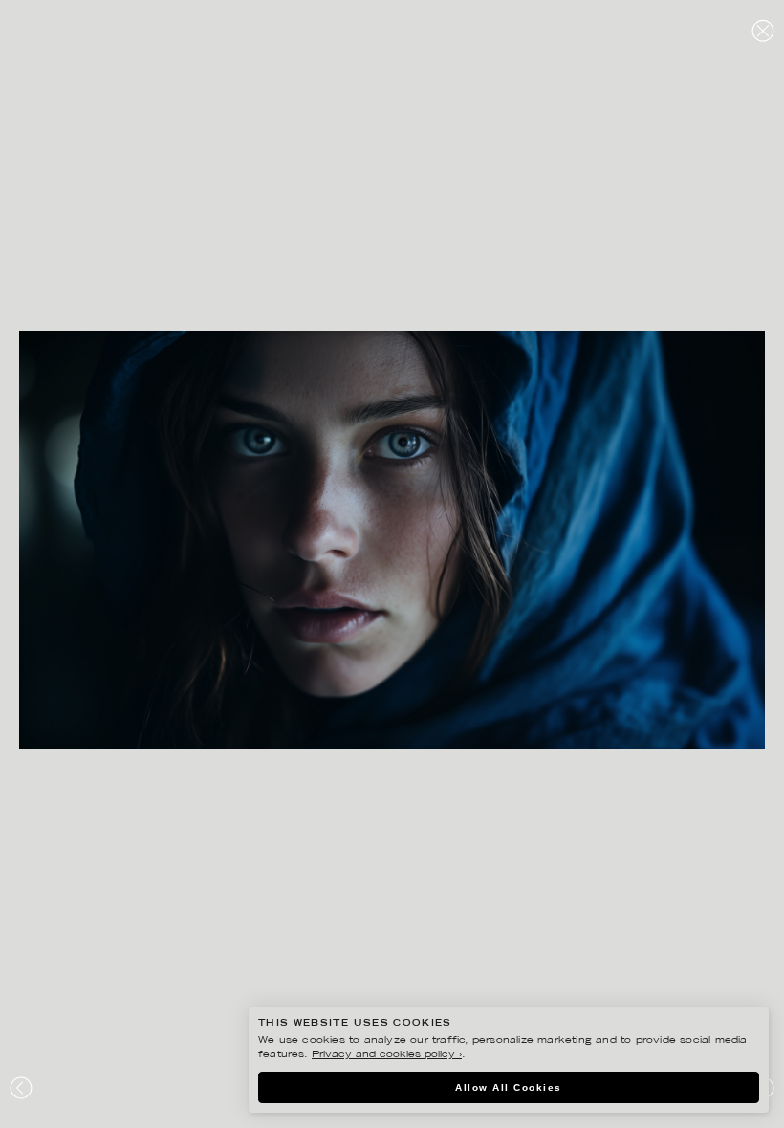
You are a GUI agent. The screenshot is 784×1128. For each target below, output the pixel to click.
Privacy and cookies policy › (387, 1055)
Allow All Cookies (508, 1087)
